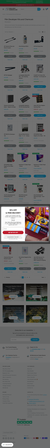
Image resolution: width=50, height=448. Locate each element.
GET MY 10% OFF (13, 232)
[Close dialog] (47, 208)
